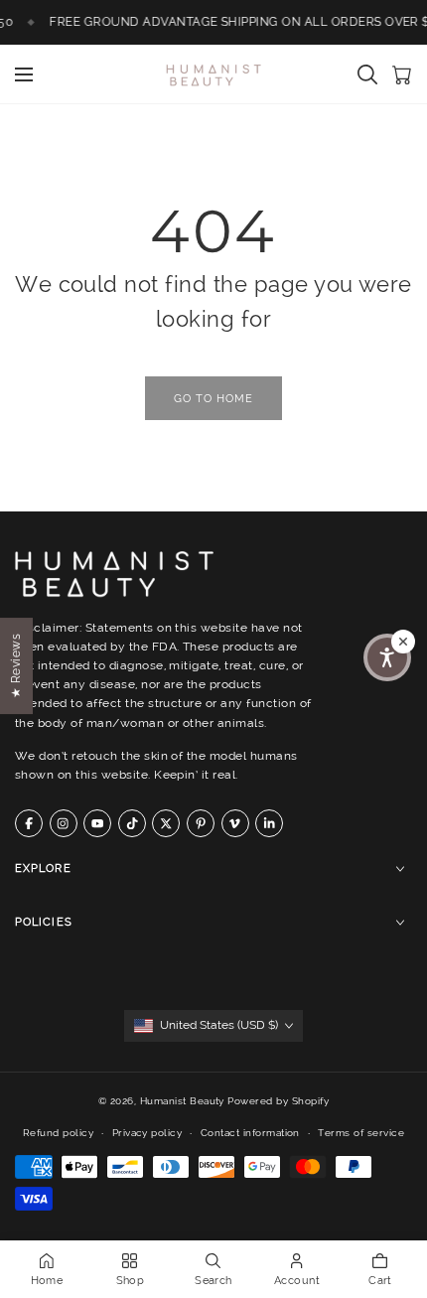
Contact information (250, 1132)
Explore (43, 869)
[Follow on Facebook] (29, 823)
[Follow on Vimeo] (235, 823)
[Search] (367, 74)
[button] (387, 657)
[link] (213, 398)
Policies (43, 923)
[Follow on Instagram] (63, 823)
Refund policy (58, 1132)
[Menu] (24, 74)
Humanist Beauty (182, 1100)
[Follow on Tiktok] (132, 823)
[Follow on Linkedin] (269, 823)
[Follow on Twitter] (166, 823)
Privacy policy (147, 1132)
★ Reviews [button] (16, 665)
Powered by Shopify (278, 1100)
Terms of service (361, 1132)
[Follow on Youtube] (97, 823)
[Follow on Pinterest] (200, 823)
